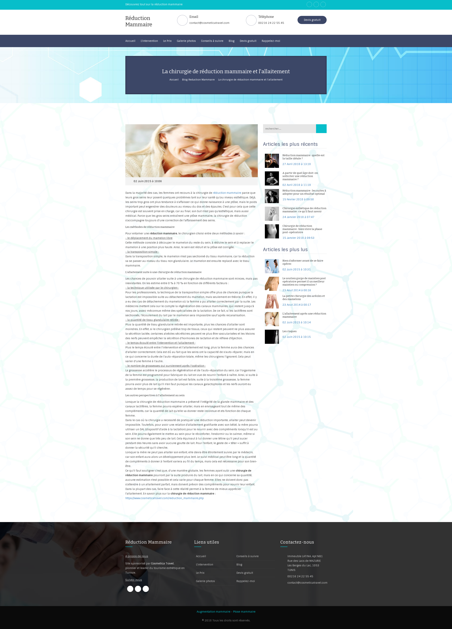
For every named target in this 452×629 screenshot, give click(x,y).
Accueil (174, 79)
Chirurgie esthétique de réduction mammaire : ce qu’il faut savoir (304, 210)
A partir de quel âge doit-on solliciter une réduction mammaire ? (300, 176)
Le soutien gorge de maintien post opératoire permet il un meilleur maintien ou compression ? (304, 281)
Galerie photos (205, 581)
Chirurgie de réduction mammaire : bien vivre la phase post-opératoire (302, 229)
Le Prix (200, 573)
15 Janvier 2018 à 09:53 (298, 238)
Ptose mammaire (244, 611)
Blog (239, 564)
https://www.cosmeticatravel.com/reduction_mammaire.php (164, 498)
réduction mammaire (227, 193)
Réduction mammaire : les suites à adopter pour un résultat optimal (304, 192)
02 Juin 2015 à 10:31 (296, 269)
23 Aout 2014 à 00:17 (296, 305)
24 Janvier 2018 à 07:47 (298, 217)
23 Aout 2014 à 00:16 (296, 290)
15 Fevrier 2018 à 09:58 (298, 199)
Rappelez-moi (245, 581)
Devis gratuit (312, 20)
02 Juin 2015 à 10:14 (296, 322)
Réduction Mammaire (148, 542)
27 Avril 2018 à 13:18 (296, 164)
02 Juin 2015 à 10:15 (296, 337)
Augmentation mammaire (213, 611)
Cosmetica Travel (162, 563)
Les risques (289, 331)
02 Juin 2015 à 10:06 (148, 181)
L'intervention (204, 564)
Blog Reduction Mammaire (198, 79)
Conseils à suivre (247, 556)
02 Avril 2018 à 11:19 (296, 185)
